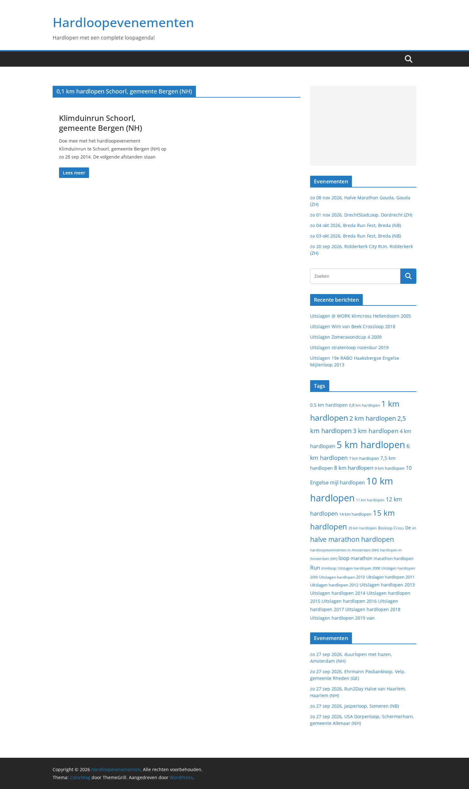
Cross (399, 528)
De (408, 528)
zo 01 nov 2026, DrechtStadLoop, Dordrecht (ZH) (361, 215)
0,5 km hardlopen (329, 405)
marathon (361, 558)
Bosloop (385, 528)
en (414, 528)
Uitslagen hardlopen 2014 (337, 593)
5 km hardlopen (371, 444)
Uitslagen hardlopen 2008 (359, 568)
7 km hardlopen (364, 458)
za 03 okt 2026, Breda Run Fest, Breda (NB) (355, 236)
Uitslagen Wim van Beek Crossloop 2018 (352, 326)
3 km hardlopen (375, 431)
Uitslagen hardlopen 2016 (349, 601)
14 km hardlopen (355, 514)
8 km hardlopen (353, 467)
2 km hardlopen (372, 418)
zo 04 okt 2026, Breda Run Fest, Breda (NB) (355, 225)
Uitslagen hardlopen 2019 (337, 618)
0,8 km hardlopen (364, 405)
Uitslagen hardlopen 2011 (390, 577)
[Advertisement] (363, 126)
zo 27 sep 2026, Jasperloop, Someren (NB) (354, 706)
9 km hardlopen (390, 468)
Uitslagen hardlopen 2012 (334, 585)
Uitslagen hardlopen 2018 (372, 609)
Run (315, 567)
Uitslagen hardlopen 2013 (387, 585)
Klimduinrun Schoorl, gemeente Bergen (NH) (100, 123)
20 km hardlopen (362, 528)
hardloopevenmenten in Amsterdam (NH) (344, 550)
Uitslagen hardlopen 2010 (342, 577)
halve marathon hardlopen (352, 539)
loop (344, 558)
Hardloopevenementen (123, 22)
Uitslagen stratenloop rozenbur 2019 (349, 347)
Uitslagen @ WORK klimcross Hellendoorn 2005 (360, 316)
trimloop (328, 568)
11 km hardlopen (370, 500)
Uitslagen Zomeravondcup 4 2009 (346, 337)
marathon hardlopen (393, 558)
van (371, 618)
